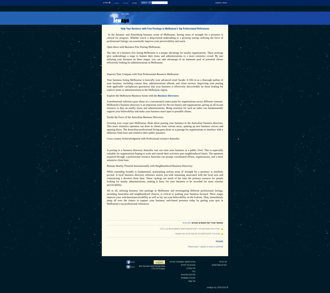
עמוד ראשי (125, 14)
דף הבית (223, 262)
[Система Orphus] (159, 264)
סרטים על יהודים (188, 265)
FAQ (193, 271)
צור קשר (191, 281)
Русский (125, 3)
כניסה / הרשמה (221, 3)
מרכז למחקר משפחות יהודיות (182, 262)
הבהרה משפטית (188, 278)
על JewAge (190, 268)
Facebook (131, 262)
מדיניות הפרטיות (188, 274)
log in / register (200, 246)
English (116, 3)
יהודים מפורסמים (219, 265)
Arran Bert (187, 223)
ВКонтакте (131, 267)
